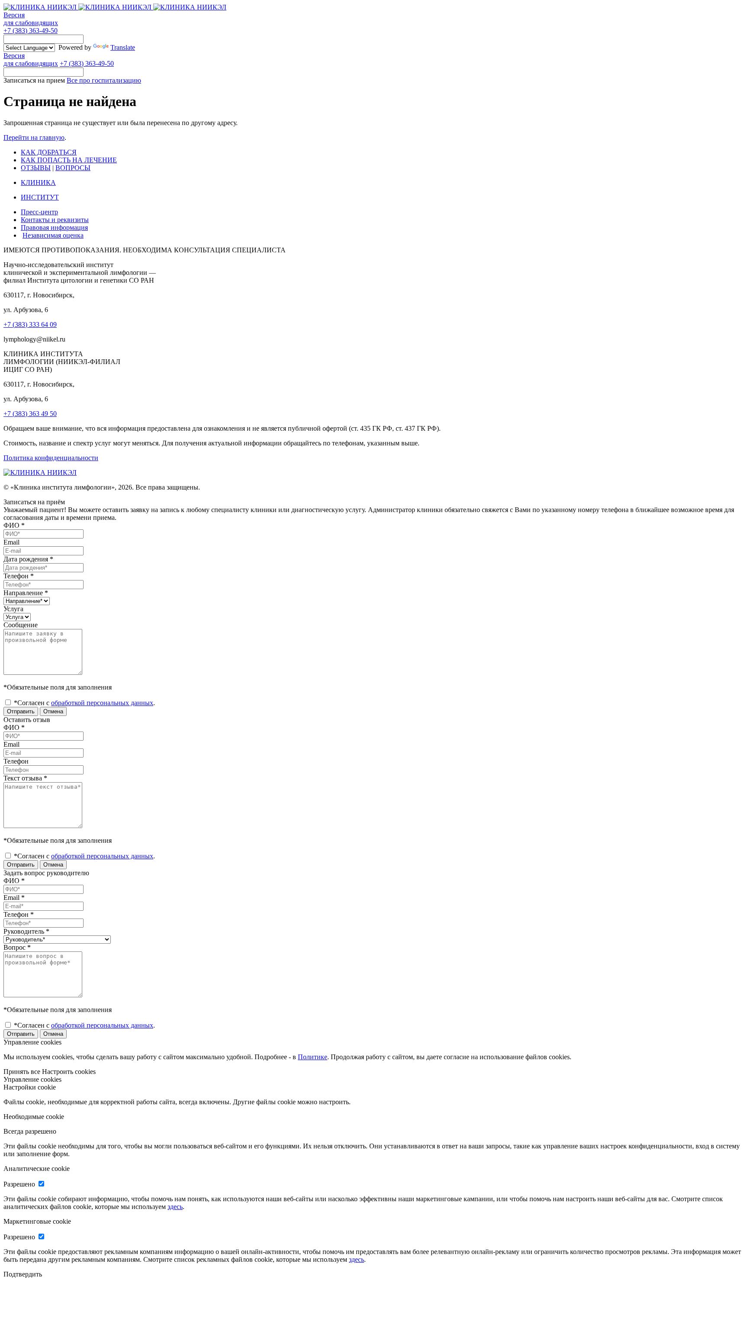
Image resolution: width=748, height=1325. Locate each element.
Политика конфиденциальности (50, 457)
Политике (312, 1057)
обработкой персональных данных (102, 702)
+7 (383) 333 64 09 (30, 324)
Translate (122, 47)
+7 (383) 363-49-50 (30, 30)
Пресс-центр (39, 212)
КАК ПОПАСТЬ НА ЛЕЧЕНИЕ (69, 160)
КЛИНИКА (38, 182)
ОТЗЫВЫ (36, 167)
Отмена (53, 711)
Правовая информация (54, 227)
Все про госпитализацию (104, 80)
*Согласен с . (83, 702)
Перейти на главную (33, 137)
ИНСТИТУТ (40, 197)
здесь (175, 1206)
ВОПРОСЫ (72, 167)
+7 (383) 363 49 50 (30, 413)
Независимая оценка (53, 235)
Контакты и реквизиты (55, 219)
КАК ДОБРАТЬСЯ (49, 152)
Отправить (21, 711)
